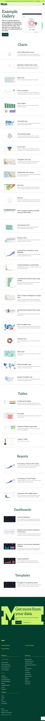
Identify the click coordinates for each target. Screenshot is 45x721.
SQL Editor (3, 675)
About (2, 695)
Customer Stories (29, 645)
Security (3, 687)
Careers (3, 697)
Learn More (38, 1)
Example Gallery (28, 668)
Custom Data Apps (5, 669)
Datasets (3, 683)
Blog (26, 666)
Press (2, 699)
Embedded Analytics (5, 685)
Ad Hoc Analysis (4, 662)
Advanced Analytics (5, 667)
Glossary (27, 679)
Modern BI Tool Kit (28, 663)
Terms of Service (4, 710)
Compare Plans (5, 648)
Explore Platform (5, 645)
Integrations (3, 689)
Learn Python (27, 672)
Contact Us (3, 701)
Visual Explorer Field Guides (30, 664)
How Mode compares (29, 661)
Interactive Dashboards (6, 666)
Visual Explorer (4, 677)
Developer (27, 678)
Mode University (28, 676)
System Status (4, 703)
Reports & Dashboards (5, 681)
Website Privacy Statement (6, 712)
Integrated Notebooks (5, 679)
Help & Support (28, 674)
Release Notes (28, 681)
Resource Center (28, 659)
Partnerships (27, 683)
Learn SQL (27, 670)
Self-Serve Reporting (5, 664)
